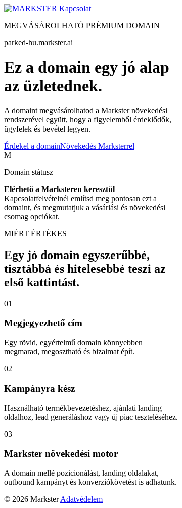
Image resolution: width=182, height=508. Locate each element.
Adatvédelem (81, 499)
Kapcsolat (75, 8)
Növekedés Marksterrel (97, 146)
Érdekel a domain (32, 146)
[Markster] (31, 8)
